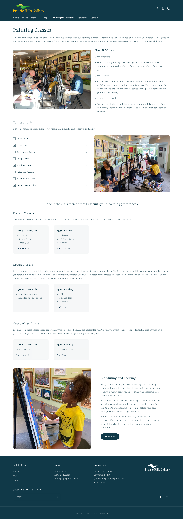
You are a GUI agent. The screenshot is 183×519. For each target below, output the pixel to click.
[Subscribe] (57, 497)
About (15, 476)
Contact (16, 480)
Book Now (21, 248)
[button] (35, 18)
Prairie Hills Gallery (86, 513)
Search (16, 471)
